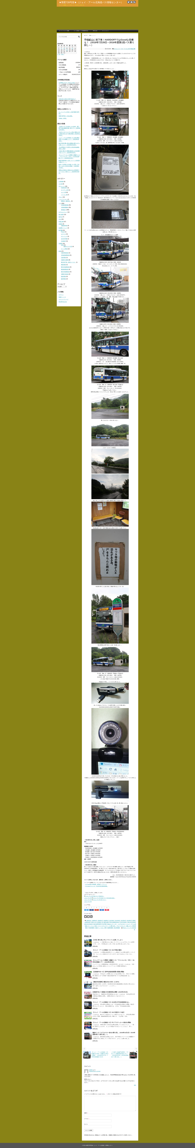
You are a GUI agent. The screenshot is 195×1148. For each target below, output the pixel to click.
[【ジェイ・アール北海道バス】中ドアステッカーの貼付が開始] (88, 1025)
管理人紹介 (95, 30)
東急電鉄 (63, 264)
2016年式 (129, 920)
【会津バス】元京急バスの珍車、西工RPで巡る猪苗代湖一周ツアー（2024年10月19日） (69, 128)
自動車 (60, 224)
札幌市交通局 (64, 260)
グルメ (60, 197)
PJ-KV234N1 (123, 922)
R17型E (104, 924)
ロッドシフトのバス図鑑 (64, 30)
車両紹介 (63, 209)
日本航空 (63, 241)
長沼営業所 (117, 927)
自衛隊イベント (63, 228)
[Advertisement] (97, 18)
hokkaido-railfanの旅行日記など (67, 99)
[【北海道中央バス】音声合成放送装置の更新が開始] (88, 975)
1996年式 (88, 920)
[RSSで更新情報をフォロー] (134, 2)
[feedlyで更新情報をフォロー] (131, 2)
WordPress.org (63, 301)
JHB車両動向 (64, 207)
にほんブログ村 (88, 898)
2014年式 (117, 920)
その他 (60, 184)
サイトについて (105, 30)
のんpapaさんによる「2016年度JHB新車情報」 (96, 886)
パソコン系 (127, 48)
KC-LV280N (97, 922)
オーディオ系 (64, 190)
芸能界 (60, 243)
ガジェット (117, 48)
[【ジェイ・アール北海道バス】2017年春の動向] (88, 953)
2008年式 (106, 920)
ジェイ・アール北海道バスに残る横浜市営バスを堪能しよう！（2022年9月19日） (69, 139)
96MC (134, 920)
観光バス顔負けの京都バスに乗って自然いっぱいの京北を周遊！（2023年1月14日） (69, 166)
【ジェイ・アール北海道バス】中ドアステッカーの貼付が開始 (112, 1022)
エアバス (63, 234)
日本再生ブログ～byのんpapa (67, 82)
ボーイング (64, 236)
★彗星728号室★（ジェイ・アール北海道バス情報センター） (91, 2)
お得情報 (61, 181)
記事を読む (95, 946)
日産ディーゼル (99, 927)
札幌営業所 (110, 927)
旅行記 (60, 217)
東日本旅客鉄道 (65, 267)
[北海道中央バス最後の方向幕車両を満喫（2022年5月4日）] (88, 995)
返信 (135, 1085)
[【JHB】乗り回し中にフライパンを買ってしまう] (88, 943)
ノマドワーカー (63, 199)
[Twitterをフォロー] (128, 2)
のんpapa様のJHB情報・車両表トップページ (96, 884)
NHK (62, 245)
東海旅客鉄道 (64, 269)
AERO (91, 1070)
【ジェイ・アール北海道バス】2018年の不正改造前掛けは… (111, 1002)
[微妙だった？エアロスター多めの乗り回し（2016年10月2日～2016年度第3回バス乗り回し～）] (88, 1036)
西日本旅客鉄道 (65, 271)
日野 (105, 927)
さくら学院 (64, 249)
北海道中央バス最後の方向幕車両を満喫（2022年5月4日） (111, 992)
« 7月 (58, 54)
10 (64, 48)
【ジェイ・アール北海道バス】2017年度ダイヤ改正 (108, 1012)
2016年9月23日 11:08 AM (94, 1071)
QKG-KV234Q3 (88, 924)
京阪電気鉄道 (64, 252)
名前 (86, 1113)
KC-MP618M (105, 922)
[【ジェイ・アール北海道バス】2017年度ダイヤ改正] (88, 1015)
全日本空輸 (64, 238)
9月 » (62, 54)
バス (122, 48)
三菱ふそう (129, 926)
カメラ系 (63, 192)
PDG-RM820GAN (114, 922)
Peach (63, 231)
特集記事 (132, 48)
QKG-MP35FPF (97, 924)
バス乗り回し (112, 926)
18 (67, 50)
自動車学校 (64, 225)
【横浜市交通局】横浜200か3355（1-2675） (106, 982)
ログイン (61, 294)
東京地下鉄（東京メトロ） (68, 262)
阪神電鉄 (63, 279)
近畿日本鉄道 (64, 274)
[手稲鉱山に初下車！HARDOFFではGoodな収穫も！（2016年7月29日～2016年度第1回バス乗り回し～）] (101, 910)
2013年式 (111, 920)
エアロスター (122, 924)
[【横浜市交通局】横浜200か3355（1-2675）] (88, 985)
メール (86, 1118)
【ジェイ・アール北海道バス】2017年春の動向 (107, 950)
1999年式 (94, 920)
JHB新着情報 (64, 205)
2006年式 (100, 920)
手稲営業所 (91, 927)
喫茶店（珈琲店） (66, 201)
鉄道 (60, 251)
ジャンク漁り (94, 926)
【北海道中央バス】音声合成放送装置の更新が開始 (108, 971)
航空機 (60, 230)
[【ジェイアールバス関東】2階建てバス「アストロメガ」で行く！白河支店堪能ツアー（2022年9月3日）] (88, 963)
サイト (86, 1124)
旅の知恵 (61, 214)
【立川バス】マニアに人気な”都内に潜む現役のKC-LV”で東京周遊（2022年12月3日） (69, 134)
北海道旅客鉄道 (65, 255)
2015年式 (123, 920)
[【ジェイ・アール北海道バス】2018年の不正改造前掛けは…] (88, 1005)
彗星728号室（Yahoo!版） (66, 116)
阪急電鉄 (63, 276)
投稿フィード (62, 297)
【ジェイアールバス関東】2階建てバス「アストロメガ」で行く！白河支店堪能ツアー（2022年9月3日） (69, 156)
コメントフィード (63, 299)
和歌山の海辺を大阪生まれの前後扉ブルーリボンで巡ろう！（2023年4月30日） (69, 171)
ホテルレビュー (63, 212)
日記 (60, 219)
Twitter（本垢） (63, 118)
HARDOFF (87, 922)
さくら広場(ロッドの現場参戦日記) (81, 30)
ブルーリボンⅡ (120, 926)
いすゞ (116, 924)
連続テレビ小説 (68, 246)
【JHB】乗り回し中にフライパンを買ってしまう (108, 940)
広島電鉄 (63, 257)
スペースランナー (103, 926)
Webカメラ (110, 924)
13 (72, 48)
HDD (92, 922)
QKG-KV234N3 (131, 922)
